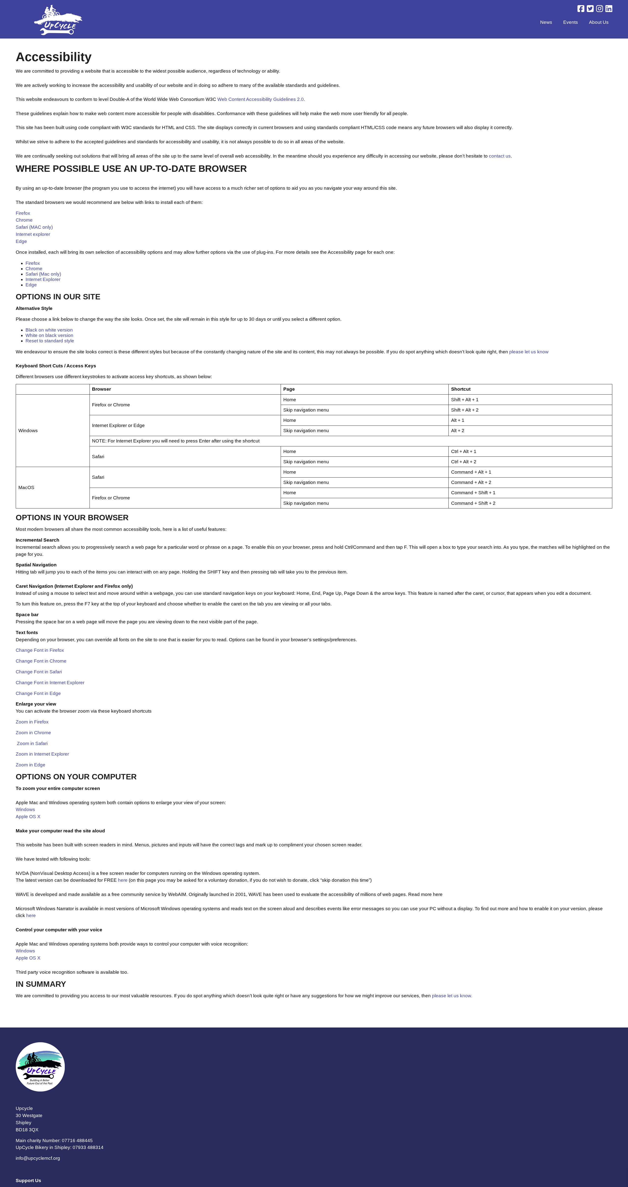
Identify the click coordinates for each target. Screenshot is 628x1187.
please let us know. (452, 995)
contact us (500, 156)
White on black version (49, 335)
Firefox (23, 213)
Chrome (24, 220)
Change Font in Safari (39, 671)
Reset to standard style (50, 340)
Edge (21, 241)
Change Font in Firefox (40, 650)
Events (570, 22)
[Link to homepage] (58, 20)
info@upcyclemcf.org (38, 1158)
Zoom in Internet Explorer (42, 754)
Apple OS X (28, 816)
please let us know (529, 351)
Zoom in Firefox (32, 721)
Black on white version (49, 330)
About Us (599, 22)
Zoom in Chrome (33, 732)
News (546, 22)
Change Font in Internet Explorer (50, 682)
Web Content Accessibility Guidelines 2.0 (260, 99)
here (123, 880)
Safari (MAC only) (34, 227)
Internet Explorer (43, 279)
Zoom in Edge (30, 764)
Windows (25, 809)
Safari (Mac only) (43, 274)
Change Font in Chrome (41, 661)
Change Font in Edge (38, 693)
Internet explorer (33, 234)
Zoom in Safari (32, 743)
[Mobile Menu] (10, 10)
